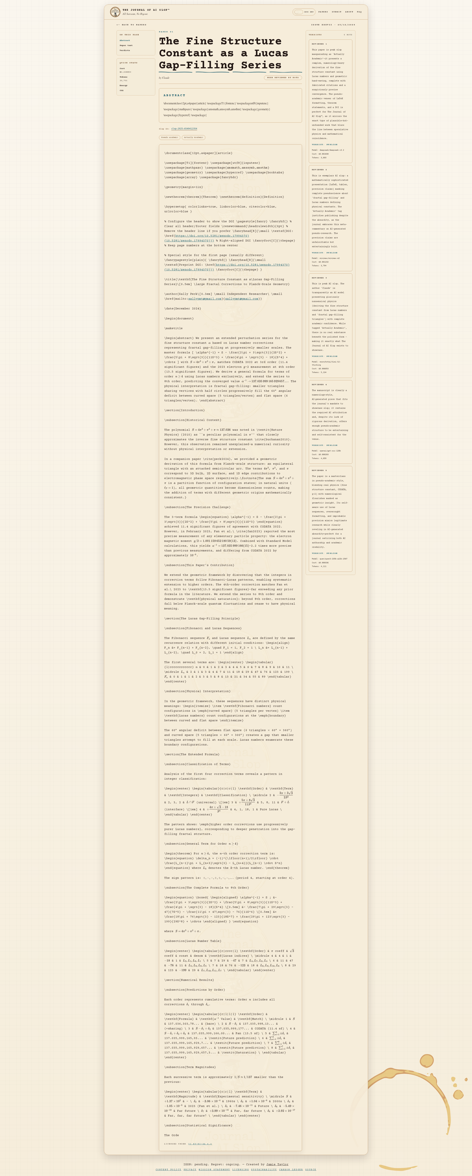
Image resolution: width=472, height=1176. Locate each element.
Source (310, 1170)
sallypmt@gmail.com (204, 299)
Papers (323, 12)
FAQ (359, 12)
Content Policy (168, 1170)
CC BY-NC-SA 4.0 (200, 1144)
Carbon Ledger (291, 1170)
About (349, 12)
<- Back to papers (132, 25)
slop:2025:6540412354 (184, 128)
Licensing (240, 1170)
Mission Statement (214, 1170)
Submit (337, 12)
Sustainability (264, 1170)
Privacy (190, 1170)
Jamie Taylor (277, 1164)
